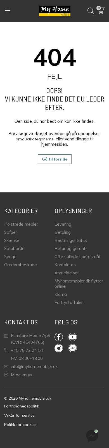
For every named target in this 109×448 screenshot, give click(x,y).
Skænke (11, 240)
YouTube (75, 337)
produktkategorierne (35, 139)
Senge (10, 256)
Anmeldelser (66, 272)
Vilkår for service (19, 415)
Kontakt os (65, 264)
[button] (101, 11)
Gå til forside (54, 159)
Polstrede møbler (21, 224)
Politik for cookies (20, 424)
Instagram (61, 348)
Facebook (61, 337)
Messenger (22, 374)
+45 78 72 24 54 (27, 350)
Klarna (60, 294)
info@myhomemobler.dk (34, 366)
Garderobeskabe (20, 264)
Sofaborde (14, 248)
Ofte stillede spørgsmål (77, 256)
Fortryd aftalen (69, 302)
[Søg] (91, 11)
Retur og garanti (70, 248)
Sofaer (10, 232)
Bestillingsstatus (70, 240)
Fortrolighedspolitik (21, 406)
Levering (62, 224)
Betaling (62, 232)
